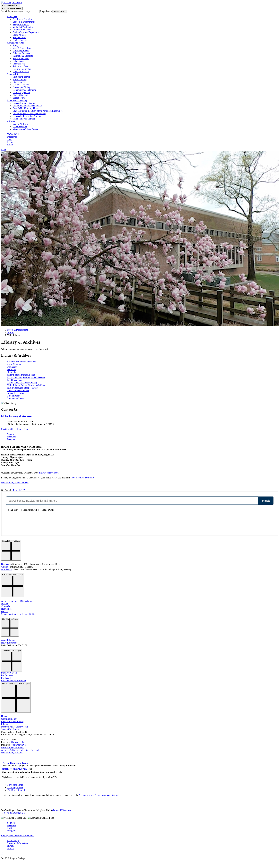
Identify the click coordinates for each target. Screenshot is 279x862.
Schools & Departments (24, 22)
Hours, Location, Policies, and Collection (26, 377)
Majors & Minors (21, 24)
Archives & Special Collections (21, 361)
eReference (6, 609)
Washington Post (15, 787)
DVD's (4, 611)
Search (11, 541)
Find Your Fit (19, 82)
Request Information (22, 69)
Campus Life (13, 74)
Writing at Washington (23, 27)
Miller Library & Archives (16, 415)
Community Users (15, 398)
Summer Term (19, 37)
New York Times (15, 785)
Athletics (11, 121)
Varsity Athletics (20, 124)
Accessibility (13, 840)
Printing (4, 724)
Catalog (4, 566)
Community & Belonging (24, 90)
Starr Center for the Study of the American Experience (37, 111)
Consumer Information (17, 843)
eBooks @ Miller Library (14, 769)
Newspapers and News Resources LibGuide (99, 795)
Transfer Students (21, 58)
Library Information (15, 683)
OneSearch (12, 367)
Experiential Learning (17, 100)
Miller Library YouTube (12, 752)
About (10, 144)
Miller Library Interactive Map (21, 375)
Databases (11, 369)
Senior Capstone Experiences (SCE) (17, 614)
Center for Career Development (27, 105)
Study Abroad (19, 35)
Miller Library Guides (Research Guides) (26, 385)
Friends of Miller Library (12, 721)
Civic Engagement (21, 92)
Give (3, 149)
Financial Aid (19, 63)
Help (10, 619)
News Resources (9, 642)
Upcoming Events (21, 50)
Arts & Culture (19, 79)
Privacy (10, 846)
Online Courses (20, 40)
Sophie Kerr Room (15, 393)
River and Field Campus (24, 118)
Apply (16, 45)
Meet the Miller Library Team (14, 429)
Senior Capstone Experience (26, 32)
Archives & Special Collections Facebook (20, 750)
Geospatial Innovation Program (27, 116)
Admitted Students (21, 53)
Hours (4, 716)
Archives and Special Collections (16, 601)
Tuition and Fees (20, 66)
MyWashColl (13, 134)
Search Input (7, 11)
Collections (12, 575)
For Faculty (6, 678)
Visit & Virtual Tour (22, 48)
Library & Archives (22, 29)
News (9, 139)
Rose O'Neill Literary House (26, 108)
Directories (12, 137)
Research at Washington (24, 103)
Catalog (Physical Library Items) (22, 382)
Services (11, 650)
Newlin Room (13, 395)
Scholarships (18, 61)
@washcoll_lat (17, 742)
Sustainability (19, 98)
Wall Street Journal (16, 790)
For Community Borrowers (13, 680)
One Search (6, 569)
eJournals (11, 372)
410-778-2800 (7, 813)
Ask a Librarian (14, 364)
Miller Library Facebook (12, 747)
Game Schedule (20, 126)
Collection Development (18, 390)
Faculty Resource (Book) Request (22, 388)
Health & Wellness (21, 84)
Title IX (10, 848)
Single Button (46, 11)
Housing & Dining (21, 87)
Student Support (20, 95)
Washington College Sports (25, 129)
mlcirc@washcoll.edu (49, 472)
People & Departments (17, 330)
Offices (10, 332)
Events (10, 142)
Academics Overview (23, 19)
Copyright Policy (9, 719)
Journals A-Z (19, 490)
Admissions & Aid (15, 42)
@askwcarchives (18, 745)
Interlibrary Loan (15, 380)
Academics (12, 16)
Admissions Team (21, 71)
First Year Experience (22, 77)
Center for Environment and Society (29, 113)
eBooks (4, 603)
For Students (7, 675)
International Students (23, 56)
